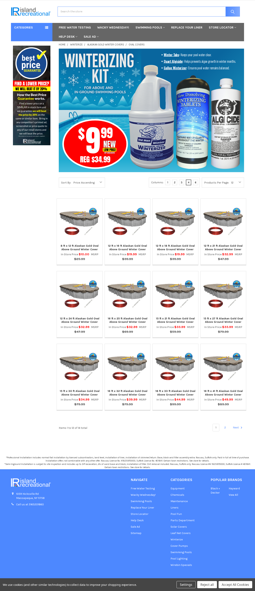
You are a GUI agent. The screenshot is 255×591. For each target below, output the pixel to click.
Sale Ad (90, 36)
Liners (174, 507)
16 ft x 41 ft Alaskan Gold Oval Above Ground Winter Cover (223, 392)
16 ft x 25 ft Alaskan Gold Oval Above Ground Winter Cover (127, 320)
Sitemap (136, 533)
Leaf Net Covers (181, 533)
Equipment (178, 488)
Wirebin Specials (181, 565)
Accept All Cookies (235, 584)
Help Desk (67, 36)
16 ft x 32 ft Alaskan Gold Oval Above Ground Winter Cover (127, 392)
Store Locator (221, 27)
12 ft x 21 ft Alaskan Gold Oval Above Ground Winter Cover (223, 247)
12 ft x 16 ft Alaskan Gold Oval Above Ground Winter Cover (127, 247)
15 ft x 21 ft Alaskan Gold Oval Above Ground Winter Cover (175, 320)
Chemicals (177, 495)
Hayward (234, 488)
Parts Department (183, 520)
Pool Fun (176, 514)
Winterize (177, 539)
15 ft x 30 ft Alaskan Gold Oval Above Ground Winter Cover (80, 392)
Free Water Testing (75, 27)
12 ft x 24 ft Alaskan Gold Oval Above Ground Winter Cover (79, 320)
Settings (186, 584)
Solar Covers (179, 526)
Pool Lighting (179, 558)
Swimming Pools (148, 27)
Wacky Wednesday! (113, 27)
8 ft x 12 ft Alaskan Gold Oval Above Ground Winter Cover (80, 247)
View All (233, 495)
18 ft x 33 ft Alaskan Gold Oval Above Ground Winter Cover (175, 392)
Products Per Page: (216, 182)
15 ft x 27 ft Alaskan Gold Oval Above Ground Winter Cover (223, 320)
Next (236, 427)
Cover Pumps (179, 546)
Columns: (157, 182)
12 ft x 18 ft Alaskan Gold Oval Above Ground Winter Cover (175, 247)
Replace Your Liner (186, 27)
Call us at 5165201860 (30, 504)
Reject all (207, 584)
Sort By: (66, 182)
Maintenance (179, 501)
